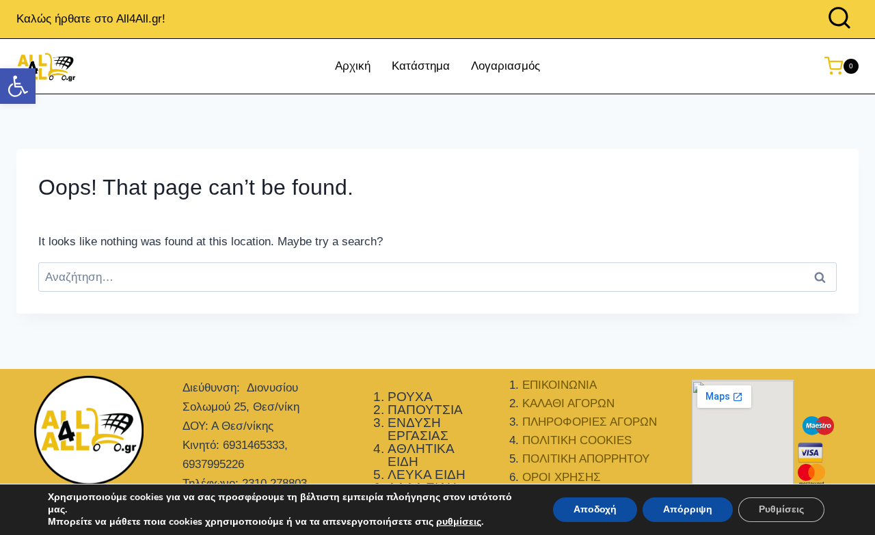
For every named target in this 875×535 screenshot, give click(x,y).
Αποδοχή (595, 509)
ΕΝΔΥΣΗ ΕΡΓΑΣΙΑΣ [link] (418, 429)
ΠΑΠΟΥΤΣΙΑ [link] (425, 409)
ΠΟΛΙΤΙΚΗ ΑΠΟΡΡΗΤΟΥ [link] (585, 458)
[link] (18, 86)
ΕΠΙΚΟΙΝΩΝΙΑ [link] (559, 385)
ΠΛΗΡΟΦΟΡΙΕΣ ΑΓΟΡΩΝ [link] (589, 421)
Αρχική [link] (353, 65)
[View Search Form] (839, 19)
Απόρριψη (687, 509)
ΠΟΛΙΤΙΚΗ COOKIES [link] (577, 440)
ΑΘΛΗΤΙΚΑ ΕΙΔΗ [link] (421, 455)
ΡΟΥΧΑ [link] (410, 396)
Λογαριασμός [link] (505, 65)
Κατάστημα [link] (421, 65)
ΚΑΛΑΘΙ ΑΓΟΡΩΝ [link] (568, 403)
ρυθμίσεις (458, 522)
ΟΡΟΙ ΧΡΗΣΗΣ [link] (561, 477)
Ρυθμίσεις (781, 509)
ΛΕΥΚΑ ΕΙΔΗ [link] (427, 474)
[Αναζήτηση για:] (437, 277)
